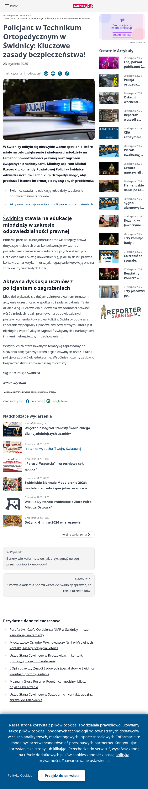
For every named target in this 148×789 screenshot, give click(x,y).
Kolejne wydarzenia (74, 534)
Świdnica (16, 190)
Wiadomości (26, 15)
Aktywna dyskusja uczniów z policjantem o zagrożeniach (51, 204)
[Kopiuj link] (46, 73)
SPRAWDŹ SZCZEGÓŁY (122, 35)
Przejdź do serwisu (62, 775)
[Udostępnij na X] (60, 73)
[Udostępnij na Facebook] (67, 73)
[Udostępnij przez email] (53, 73)
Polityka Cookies (20, 775)
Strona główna (10, 15)
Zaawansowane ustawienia (85, 760)
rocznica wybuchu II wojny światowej (53, 448)
